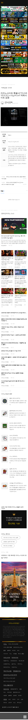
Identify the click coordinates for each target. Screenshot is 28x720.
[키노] (5, 459)
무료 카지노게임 (7, 671)
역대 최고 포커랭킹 (7, 545)
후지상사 (19, 702)
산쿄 (22, 699)
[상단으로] (25, 717)
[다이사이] (5, 449)
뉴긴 (14, 702)
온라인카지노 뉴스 (7, 213)
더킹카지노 (14, 667)
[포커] (5, 438)
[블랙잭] (5, 413)
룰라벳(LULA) (16, 692)
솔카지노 (14, 664)
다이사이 (6, 653)
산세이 (13, 699)
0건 (6, 103)
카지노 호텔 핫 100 (8, 685)
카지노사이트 (7, 657)
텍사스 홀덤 (21, 653)
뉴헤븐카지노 (7, 664)
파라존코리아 (14, 660)
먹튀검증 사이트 (6, 88)
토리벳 (19, 695)
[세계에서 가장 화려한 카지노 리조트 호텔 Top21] (14, 584)
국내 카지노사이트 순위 (9, 678)
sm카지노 (20, 664)
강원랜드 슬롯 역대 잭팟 (9, 541)
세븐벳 (5, 695)
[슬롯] (5, 471)
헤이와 (5, 702)
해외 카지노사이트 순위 (9, 681)
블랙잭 (9, 650)
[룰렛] (5, 401)
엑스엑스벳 (21, 660)
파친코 (5, 699)
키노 (11, 653)
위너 (5, 692)
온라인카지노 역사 (17, 647)
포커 (18, 650)
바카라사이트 (15, 657)
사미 (18, 699)
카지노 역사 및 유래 (13, 644)
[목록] (26, 102)
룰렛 (5, 650)
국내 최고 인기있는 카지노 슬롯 (10, 537)
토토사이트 (6, 689)
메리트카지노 (7, 667)
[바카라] (5, 426)
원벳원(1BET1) (14, 689)
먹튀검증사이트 (17, 671)
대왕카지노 (6, 660)
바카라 (13, 650)
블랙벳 (10, 695)
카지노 (5, 644)
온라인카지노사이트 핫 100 (10, 675)
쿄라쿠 (10, 702)
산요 (9, 699)
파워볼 (15, 653)
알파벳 (15, 695)
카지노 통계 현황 (8, 647)
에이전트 (9, 692)
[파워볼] (5, 486)
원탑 (20, 689)
